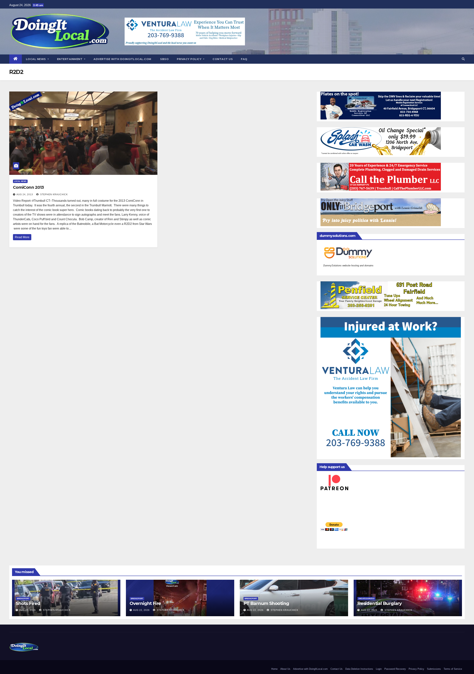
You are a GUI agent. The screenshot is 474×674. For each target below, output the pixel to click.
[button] (463, 59)
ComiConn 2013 (28, 187)
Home (274, 669)
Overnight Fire (145, 603)
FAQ (244, 59)
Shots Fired (28, 603)
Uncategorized (366, 599)
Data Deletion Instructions (359, 669)
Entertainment (70, 59)
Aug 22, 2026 (141, 610)
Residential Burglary (379, 603)
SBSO (164, 59)
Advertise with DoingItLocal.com (122, 59)
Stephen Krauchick (53, 194)
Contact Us (223, 59)
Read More (22, 237)
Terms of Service (453, 669)
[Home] (15, 59)
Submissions (434, 669)
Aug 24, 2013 (24, 194)
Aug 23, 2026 (27, 610)
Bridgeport (23, 599)
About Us (285, 669)
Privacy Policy (189, 59)
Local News (36, 59)
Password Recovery (395, 669)
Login (379, 669)
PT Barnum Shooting (266, 603)
